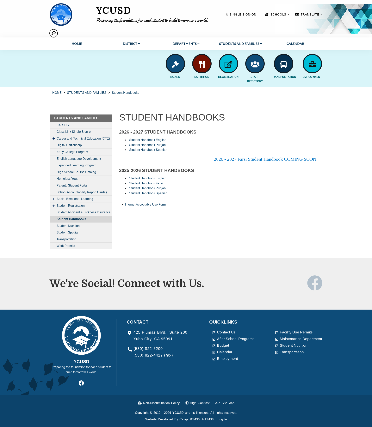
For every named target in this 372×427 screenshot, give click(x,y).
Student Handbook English (147, 139)
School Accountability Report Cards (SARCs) (84, 192)
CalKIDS (63, 125)
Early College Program (72, 152)
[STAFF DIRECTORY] (255, 63)
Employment (227, 359)
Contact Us (226, 332)
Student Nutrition (68, 225)
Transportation (66, 239)
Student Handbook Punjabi (147, 145)
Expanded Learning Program (76, 165)
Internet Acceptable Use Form (145, 204)
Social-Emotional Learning (75, 198)
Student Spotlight (68, 232)
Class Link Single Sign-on (74, 131)
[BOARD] (175, 63)
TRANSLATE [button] (310, 14)
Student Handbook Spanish (148, 149)
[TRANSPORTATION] (283, 63)
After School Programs (236, 339)
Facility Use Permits (296, 332)
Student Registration (71, 205)
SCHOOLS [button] (278, 14)
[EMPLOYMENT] (312, 63)
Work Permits (66, 245)
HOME (77, 43)
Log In (222, 419)
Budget (223, 345)
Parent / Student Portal (72, 185)
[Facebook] (315, 287)
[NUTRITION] (202, 63)
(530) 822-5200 (148, 348)
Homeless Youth (68, 178)
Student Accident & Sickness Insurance (83, 212)
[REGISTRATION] (228, 63)
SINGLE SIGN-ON (243, 14)
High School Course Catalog (76, 172)
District (130, 43)
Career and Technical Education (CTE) (83, 138)
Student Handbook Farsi (146, 183)
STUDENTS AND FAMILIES (239, 43)
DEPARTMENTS (185, 43)
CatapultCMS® (189, 419)
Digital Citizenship (69, 145)
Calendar (295, 43)
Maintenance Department (301, 339)
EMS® (209, 419)
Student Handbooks (125, 92)
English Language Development (79, 158)
